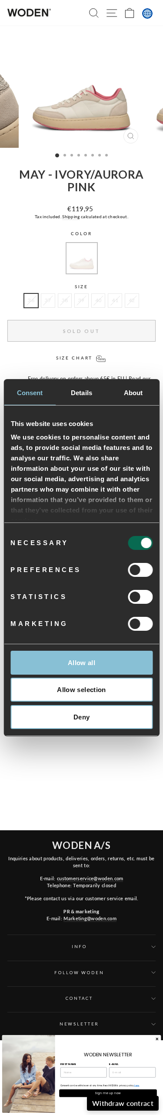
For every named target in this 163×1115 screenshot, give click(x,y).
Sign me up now (108, 1093)
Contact (79, 998)
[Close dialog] (157, 1039)
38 (65, 300)
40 (98, 300)
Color (81, 233)
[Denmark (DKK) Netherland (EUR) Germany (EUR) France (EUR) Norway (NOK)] (147, 13)
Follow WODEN (79, 972)
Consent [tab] (30, 392)
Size (81, 286)
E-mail (113, 1064)
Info (79, 946)
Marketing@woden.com (89, 918)
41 (115, 300)
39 (81, 300)
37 (48, 300)
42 (132, 300)
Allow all (81, 662)
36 (31, 300)
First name (68, 1064)
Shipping (71, 216)
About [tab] (133, 392)
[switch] (140, 570)
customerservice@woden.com (90, 878)
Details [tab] (81, 392)
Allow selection (81, 689)
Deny (81, 717)
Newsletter (80, 1024)
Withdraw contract (122, 1103)
